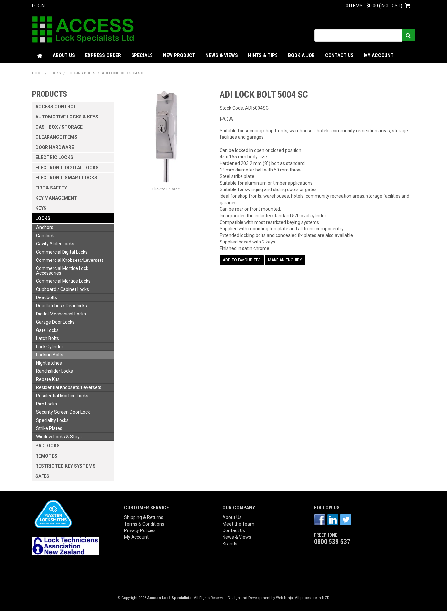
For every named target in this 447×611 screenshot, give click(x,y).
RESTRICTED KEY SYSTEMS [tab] (65, 466)
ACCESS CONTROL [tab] (55, 106)
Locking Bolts (81, 73)
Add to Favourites (241, 260)
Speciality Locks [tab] (52, 420)
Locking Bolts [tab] (49, 354)
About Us (64, 55)
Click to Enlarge (166, 189)
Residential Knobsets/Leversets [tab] (68, 387)
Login (38, 5)
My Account (379, 55)
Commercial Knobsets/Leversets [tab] (70, 260)
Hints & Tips (263, 55)
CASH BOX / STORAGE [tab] (59, 127)
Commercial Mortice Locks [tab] (63, 281)
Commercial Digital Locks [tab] (62, 252)
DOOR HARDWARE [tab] (54, 147)
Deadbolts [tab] (46, 297)
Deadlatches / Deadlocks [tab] (61, 305)
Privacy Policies (140, 530)
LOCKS (55, 73)
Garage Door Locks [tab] (55, 322)
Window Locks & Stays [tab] (59, 436)
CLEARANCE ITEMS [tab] (56, 137)
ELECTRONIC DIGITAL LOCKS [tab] (66, 167)
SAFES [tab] (42, 476)
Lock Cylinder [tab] (49, 346)
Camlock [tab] (45, 235)
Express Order (103, 55)
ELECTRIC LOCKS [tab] (54, 157)
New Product (179, 55)
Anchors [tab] (44, 227)
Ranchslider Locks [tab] (54, 371)
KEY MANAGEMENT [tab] (56, 198)
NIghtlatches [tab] (49, 363)
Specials (142, 55)
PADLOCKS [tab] (47, 445)
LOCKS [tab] (42, 218)
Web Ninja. (285, 598)
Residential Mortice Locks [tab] (62, 395)
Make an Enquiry (285, 260)
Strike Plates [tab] (49, 428)
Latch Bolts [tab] (47, 338)
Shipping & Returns (143, 517)
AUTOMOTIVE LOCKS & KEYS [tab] (66, 116)
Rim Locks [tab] (46, 403)
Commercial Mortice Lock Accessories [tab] (62, 271)
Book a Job (301, 55)
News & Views (222, 55)
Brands (230, 543)
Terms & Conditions (144, 524)
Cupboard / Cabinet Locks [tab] (62, 289)
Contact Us (339, 55)
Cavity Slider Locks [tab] (55, 243)
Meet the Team (238, 524)
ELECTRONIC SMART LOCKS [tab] (66, 177)
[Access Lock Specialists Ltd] (83, 29)
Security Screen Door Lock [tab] (63, 412)
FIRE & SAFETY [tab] (51, 187)
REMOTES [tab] (46, 455)
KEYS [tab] (40, 208)
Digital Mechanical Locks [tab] (61, 313)
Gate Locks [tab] (47, 330)
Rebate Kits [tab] (48, 379)
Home (40, 55)
